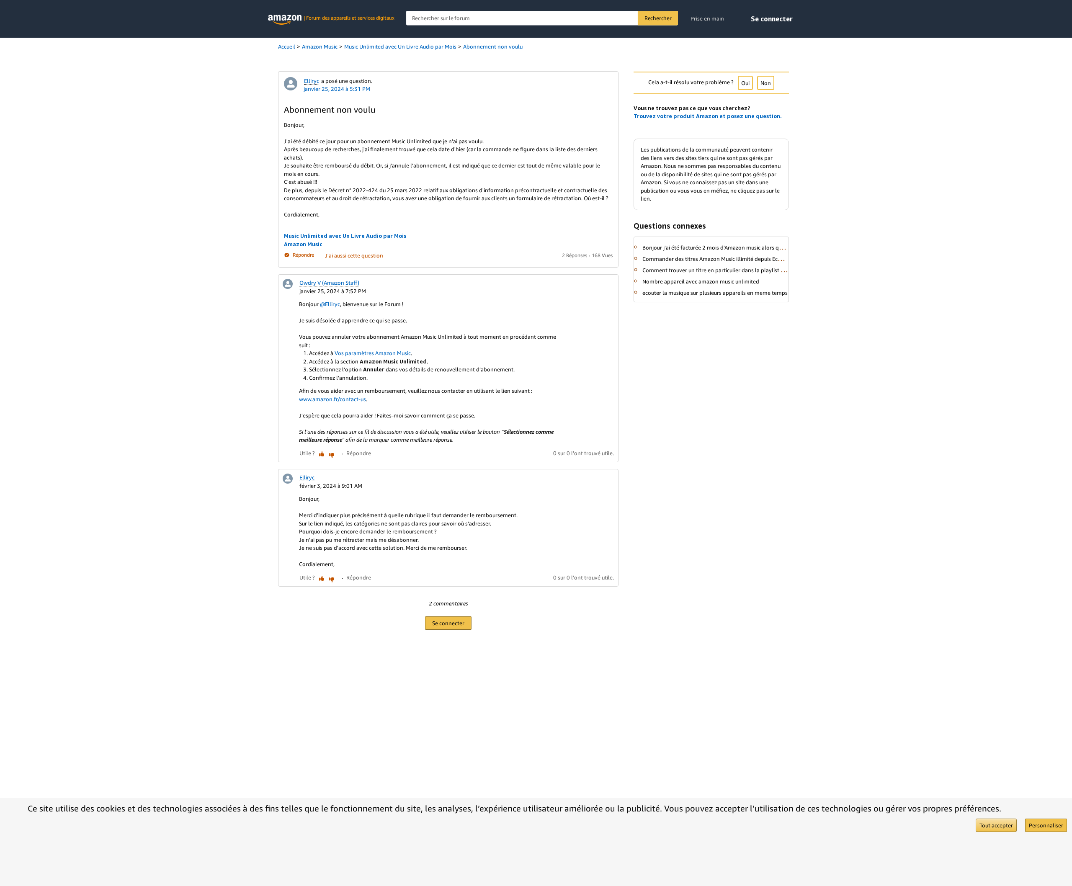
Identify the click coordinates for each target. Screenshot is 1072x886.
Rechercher (658, 18)
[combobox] (542, 18)
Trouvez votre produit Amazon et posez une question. (708, 116)
